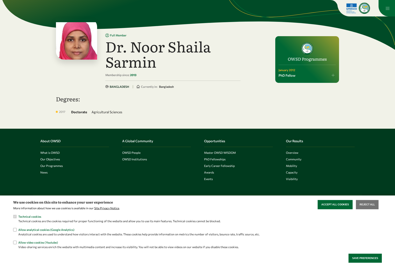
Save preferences (365, 258)
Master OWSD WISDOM (220, 152)
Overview (292, 152)
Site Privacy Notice (106, 208)
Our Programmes (51, 166)
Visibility (292, 179)
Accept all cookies (335, 204)
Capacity (291, 172)
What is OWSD (50, 152)
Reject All (367, 204)
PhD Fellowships (214, 159)
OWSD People (131, 152)
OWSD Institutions (134, 159)
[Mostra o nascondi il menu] (387, 8)
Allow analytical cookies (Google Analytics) (46, 229)
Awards (209, 172)
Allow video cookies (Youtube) (38, 242)
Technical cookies (29, 216)
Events (208, 179)
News (44, 172)
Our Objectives (50, 159)
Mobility (291, 166)
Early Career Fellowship (219, 166)
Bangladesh (119, 86)
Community (293, 159)
